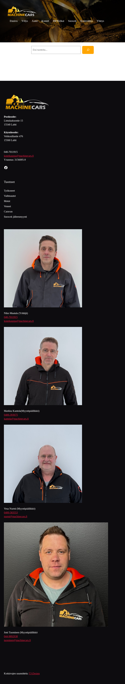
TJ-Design (34, 673)
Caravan (8, 211)
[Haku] (88, 50)
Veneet (7, 206)
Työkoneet (9, 190)
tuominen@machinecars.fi (17, 640)
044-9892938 (11, 636)
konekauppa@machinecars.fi (19, 155)
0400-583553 (11, 512)
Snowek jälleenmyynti (15, 216)
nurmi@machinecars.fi (15, 516)
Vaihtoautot (10, 195)
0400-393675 (11, 414)
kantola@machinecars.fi (16, 418)
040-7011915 (11, 317)
